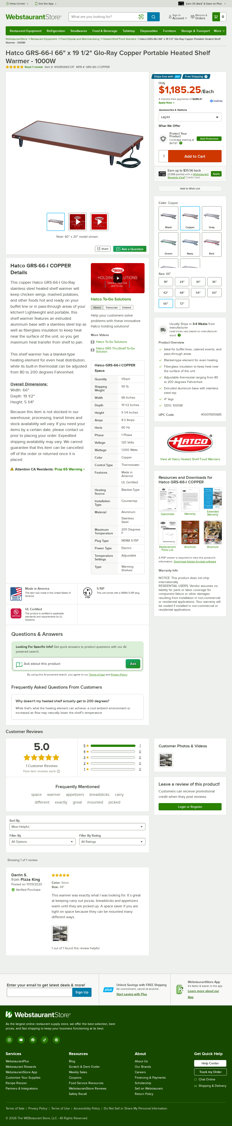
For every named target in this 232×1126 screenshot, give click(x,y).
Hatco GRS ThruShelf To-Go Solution (115, 350)
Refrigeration (56, 31)
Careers (140, 1072)
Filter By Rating (90, 835)
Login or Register (190, 807)
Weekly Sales (78, 1072)
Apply (217, 174)
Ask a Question (132, 249)
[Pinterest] (56, 1040)
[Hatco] (190, 442)
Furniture (169, 31)
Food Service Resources (86, 1083)
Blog (72, 1061)
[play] (117, 278)
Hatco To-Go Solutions (111, 299)
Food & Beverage (104, 31)
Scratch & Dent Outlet (84, 1066)
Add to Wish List (190, 188)
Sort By (15, 820)
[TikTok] (44, 1040)
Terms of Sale (15, 1108)
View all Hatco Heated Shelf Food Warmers (190, 459)
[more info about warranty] (181, 143)
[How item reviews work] (58, 771)
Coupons (75, 1077)
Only (162, 83)
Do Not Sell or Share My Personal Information (135, 1108)
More (217, 31)
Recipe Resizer (16, 1083)
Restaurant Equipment (25, 31)
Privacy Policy (119, 674)
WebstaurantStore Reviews (87, 1088)
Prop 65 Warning (68, 469)
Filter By (15, 835)
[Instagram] (9, 1040)
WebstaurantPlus (17, 1061)
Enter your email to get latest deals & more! (46, 985)
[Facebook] (32, 1040)
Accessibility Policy (87, 1108)
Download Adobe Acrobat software (195, 561)
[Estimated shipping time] (179, 335)
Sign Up (81, 992)
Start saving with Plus (131, 994)
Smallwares (78, 31)
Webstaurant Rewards (21, 1066)
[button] (56, 222)
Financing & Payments (150, 1077)
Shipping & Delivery (212, 1085)
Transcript (112, 307)
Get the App (46, 3)
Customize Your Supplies (23, 1077)
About (97, 307)
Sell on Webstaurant (149, 1088)
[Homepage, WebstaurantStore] (33, 16)
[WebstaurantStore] (62, 1014)
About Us (141, 1061)
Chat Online (207, 1079)
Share (105, 248)
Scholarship (143, 1083)
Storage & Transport (195, 31)
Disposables (149, 31)
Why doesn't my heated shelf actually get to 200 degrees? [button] (62, 701)
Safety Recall (78, 1094)
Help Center (17, 3)
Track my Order (210, 1072)
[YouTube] (21, 1040)
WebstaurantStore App (21, 1072)
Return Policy (144, 1094)
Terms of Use (97, 674)
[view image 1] (166, 760)
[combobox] (108, 16)
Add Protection (209, 138)
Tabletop (129, 31)
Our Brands (143, 1066)
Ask (133, 664)
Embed (126, 307)
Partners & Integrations (22, 1088)
